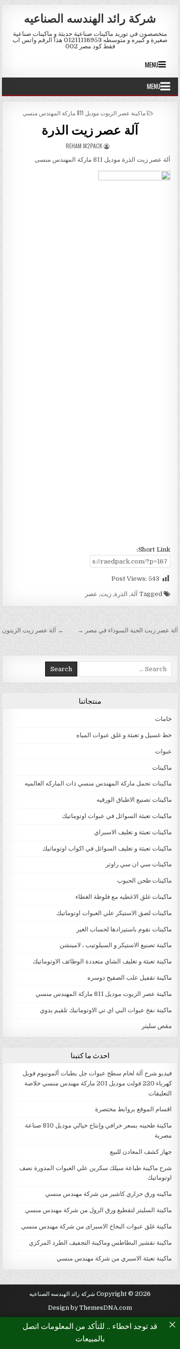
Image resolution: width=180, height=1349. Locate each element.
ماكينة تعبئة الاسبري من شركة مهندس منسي (114, 1258)
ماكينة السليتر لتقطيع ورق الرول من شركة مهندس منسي (98, 1210)
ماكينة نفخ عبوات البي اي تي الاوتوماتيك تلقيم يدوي (106, 1010)
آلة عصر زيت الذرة (90, 129)
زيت (105, 593)
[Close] (172, 1324)
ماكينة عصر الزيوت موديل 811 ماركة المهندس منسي (84, 113)
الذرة (121, 593)
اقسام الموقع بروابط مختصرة (133, 1109)
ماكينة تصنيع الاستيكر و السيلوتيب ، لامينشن (116, 945)
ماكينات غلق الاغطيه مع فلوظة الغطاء (123, 896)
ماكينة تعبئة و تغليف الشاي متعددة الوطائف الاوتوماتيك (102, 961)
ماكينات (162, 767)
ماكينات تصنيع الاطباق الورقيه (134, 799)
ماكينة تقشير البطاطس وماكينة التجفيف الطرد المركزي (100, 1242)
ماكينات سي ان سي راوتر (139, 864)
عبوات (163, 751)
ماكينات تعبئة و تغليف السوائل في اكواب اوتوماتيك (107, 848)
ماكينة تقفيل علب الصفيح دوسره (129, 977)
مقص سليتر (157, 1025)
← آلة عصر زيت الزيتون (33, 630)
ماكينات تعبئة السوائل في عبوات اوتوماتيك (117, 815)
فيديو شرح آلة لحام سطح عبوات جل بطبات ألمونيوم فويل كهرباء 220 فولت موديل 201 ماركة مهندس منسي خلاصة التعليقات (97, 1083)
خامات (163, 718)
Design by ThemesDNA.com (90, 1308)
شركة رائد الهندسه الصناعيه (90, 17)
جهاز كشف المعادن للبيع (141, 1151)
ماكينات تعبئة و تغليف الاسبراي (133, 832)
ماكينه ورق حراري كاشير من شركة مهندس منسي (108, 1193)
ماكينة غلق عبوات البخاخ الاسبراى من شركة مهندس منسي (96, 1226)
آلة (134, 593)
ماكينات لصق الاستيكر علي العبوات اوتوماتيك (114, 913)
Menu (151, 64)
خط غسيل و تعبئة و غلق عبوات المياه (124, 735)
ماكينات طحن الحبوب (144, 880)
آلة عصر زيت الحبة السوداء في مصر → (127, 630)
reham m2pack (84, 146)
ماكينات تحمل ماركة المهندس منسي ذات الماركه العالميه (98, 783)
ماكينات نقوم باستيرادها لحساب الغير (124, 929)
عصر (91, 593)
